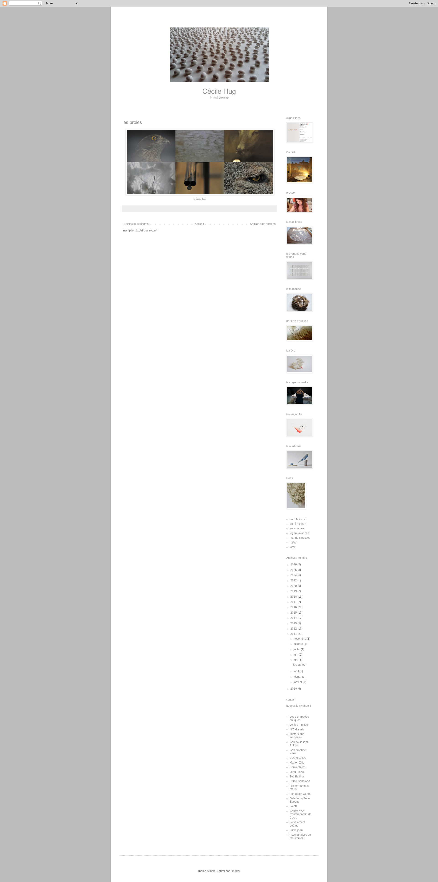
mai (296, 660)
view (292, 547)
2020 (293, 586)
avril (297, 671)
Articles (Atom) (148, 230)
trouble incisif (298, 519)
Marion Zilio (297, 762)
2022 (293, 580)
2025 (293, 570)
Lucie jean (296, 830)
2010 (293, 688)
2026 (293, 564)
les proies (132, 122)
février (298, 676)
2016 (293, 607)
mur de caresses (300, 537)
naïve (293, 542)
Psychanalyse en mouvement (300, 836)
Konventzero (297, 767)
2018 (293, 596)
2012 (293, 628)
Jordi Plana (297, 772)
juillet (297, 649)
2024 (293, 575)
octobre (299, 644)
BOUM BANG (298, 757)
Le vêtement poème (297, 824)
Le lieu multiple (299, 724)
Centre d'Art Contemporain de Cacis (300, 814)
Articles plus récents (136, 224)
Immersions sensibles (297, 735)
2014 (293, 618)
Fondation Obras (300, 793)
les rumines (297, 528)
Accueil (199, 224)
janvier (298, 682)
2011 (293, 633)
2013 (293, 623)
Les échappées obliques (299, 718)
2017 (293, 602)
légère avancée (299, 533)
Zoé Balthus (297, 776)
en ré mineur (297, 523)
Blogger (235, 871)
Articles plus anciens (263, 224)
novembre (300, 638)
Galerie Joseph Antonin (299, 743)
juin (296, 654)
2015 (293, 612)
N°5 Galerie (297, 729)
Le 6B (293, 806)
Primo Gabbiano (300, 781)
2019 (293, 591)
